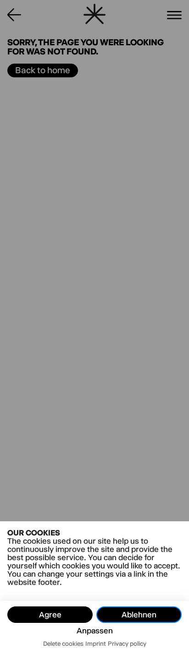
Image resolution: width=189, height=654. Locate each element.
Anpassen (95, 631)
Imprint (95, 643)
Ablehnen (139, 614)
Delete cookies (63, 643)
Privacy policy (127, 643)
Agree (50, 614)
